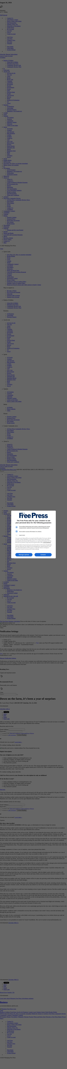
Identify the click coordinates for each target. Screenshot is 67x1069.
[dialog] (33, 534)
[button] (33, 535)
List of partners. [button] (47, 542)
